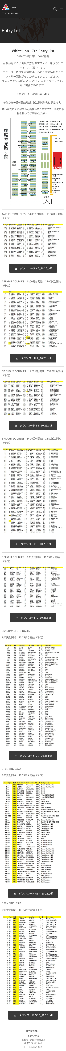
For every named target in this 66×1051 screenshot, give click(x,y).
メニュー (61, 9)
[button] (55, 9)
